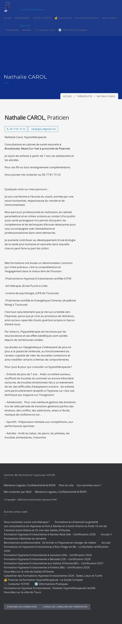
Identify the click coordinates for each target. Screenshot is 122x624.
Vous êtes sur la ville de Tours (22, 592)
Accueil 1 (106, 534)
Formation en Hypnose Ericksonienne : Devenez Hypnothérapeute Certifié (49, 588)
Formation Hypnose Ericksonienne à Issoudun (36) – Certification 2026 (48, 555)
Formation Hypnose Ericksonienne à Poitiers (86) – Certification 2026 (47, 567)
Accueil (7, 17)
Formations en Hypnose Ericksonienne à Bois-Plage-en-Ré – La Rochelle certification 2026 (56, 549)
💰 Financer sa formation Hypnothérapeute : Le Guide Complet (43, 580)
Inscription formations (87, 17)
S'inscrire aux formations (22, 606)
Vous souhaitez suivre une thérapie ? (27, 522)
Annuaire (26, 29)
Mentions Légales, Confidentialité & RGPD (30, 485)
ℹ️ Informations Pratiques (72, 29)
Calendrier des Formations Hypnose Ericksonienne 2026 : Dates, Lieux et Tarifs (53, 575)
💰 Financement (63, 17)
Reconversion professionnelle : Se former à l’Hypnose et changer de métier (50, 542)
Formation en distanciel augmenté (76, 522)
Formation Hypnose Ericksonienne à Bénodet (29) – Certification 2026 (47, 559)
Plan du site (66, 485)
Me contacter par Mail (18, 492)
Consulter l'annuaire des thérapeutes (65, 606)
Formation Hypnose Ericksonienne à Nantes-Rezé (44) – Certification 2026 (50, 534)
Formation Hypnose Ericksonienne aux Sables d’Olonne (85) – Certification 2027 (53, 563)
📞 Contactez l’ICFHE (16, 584)
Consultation (12, 29)
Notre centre (109, 17)
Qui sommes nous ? (89, 485)
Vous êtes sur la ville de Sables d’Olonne (29, 571)
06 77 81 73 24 (17, 128)
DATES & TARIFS (42, 17)
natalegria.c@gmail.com (43, 128)
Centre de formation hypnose (32, 10)
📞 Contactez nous (45, 29)
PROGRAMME (22, 17)
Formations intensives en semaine (25, 538)
